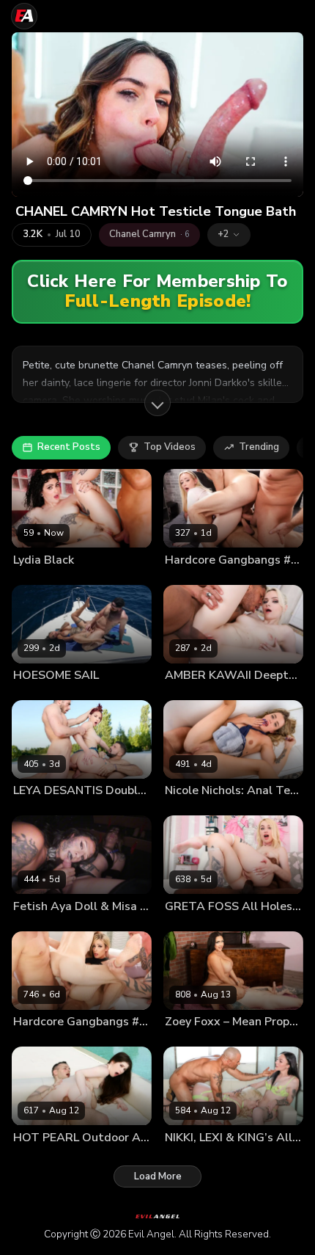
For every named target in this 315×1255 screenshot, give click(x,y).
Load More (158, 1176)
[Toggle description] (157, 403)
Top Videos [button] (170, 447)
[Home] (24, 16)
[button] (229, 235)
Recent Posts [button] (68, 447)
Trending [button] (259, 447)
